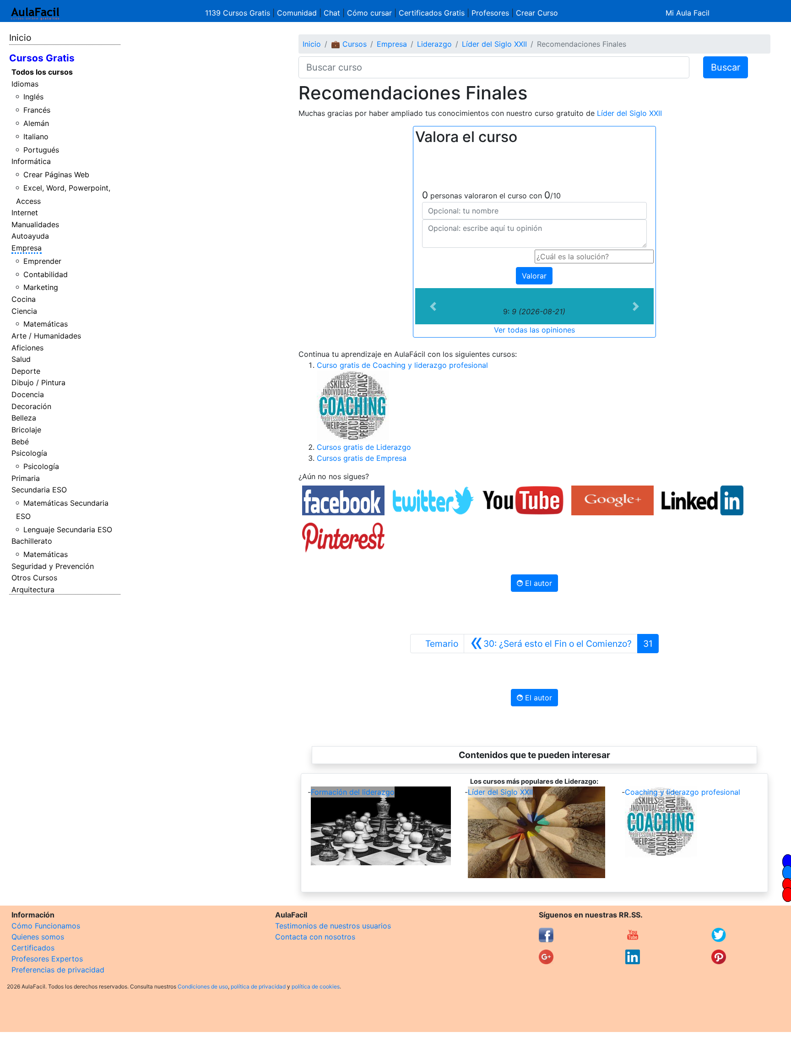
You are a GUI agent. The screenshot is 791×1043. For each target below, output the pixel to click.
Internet (24, 212)
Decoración (31, 406)
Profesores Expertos (47, 958)
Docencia (27, 394)
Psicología (29, 453)
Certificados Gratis (432, 12)
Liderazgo (434, 44)
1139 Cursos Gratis (238, 12)
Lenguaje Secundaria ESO (67, 529)
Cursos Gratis (42, 58)
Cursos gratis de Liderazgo (364, 447)
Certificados (32, 947)
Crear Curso (537, 12)
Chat (332, 12)
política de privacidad (258, 986)
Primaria (25, 478)
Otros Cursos (34, 577)
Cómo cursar (369, 12)
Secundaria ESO (39, 489)
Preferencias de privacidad (57, 969)
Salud (21, 359)
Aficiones (27, 347)
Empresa (26, 247)
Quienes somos (37, 936)
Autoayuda (30, 235)
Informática (31, 161)
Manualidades (35, 224)
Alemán (36, 123)
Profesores (490, 12)
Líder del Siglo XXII (494, 44)
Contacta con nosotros (315, 936)
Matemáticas (45, 323)
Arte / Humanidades (46, 335)
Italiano (36, 136)
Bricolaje (26, 429)
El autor (537, 583)
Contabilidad (45, 274)
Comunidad (297, 12)
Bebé (20, 441)
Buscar (725, 67)
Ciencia (24, 311)
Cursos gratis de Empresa (361, 458)
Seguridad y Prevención (52, 566)
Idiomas (24, 83)
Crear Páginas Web (56, 174)
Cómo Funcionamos (45, 925)
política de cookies (316, 986)
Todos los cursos (42, 71)
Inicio (20, 37)
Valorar (534, 275)
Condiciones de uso (203, 986)
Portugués (41, 149)
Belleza (23, 417)
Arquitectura (32, 589)
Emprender (42, 261)
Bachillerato (31, 541)
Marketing (40, 287)
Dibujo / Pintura (38, 382)
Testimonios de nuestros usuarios (333, 925)
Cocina (23, 299)
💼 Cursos (349, 44)
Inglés (33, 96)
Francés (36, 110)
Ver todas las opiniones (534, 329)
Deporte (25, 371)
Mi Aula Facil (688, 12)
